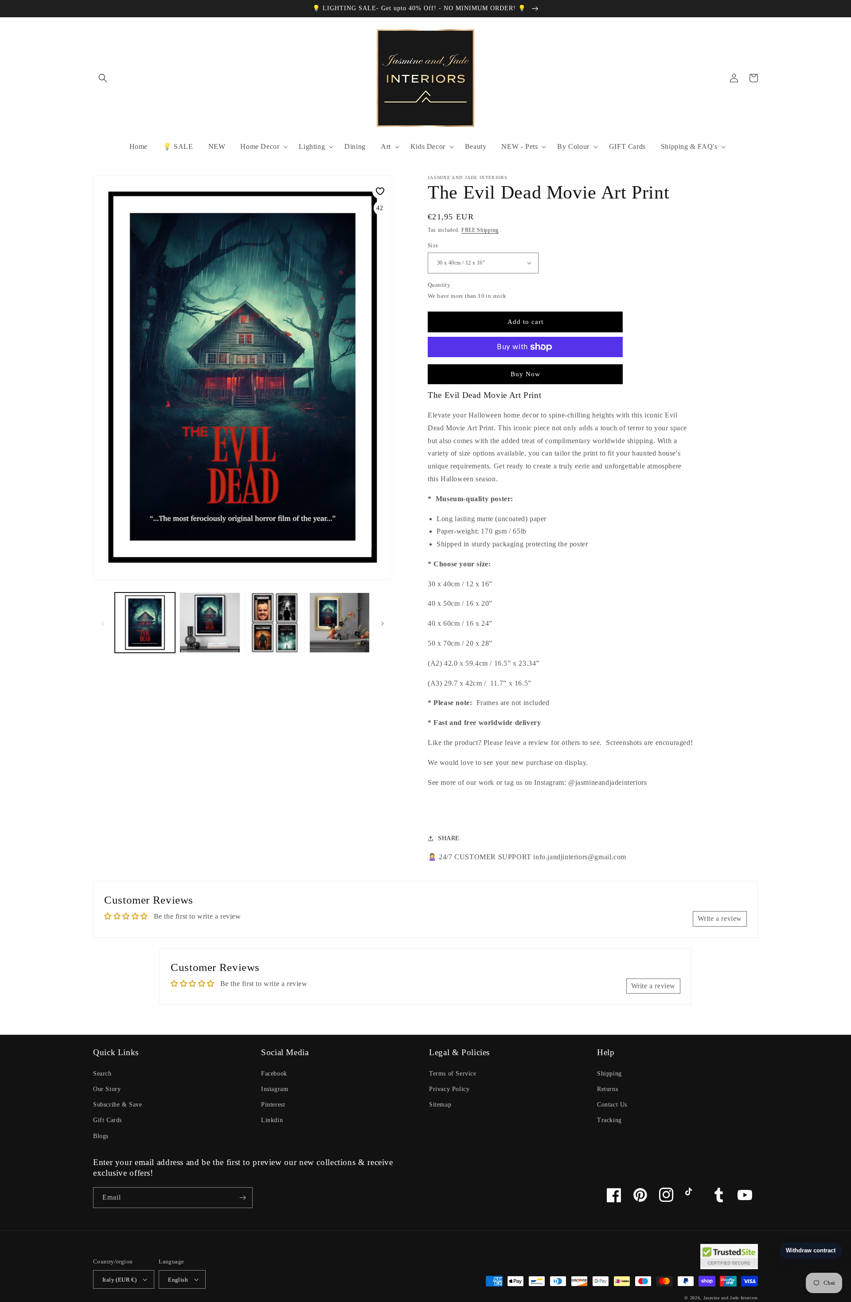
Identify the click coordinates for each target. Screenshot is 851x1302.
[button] (103, 78)
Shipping (609, 1073)
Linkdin (272, 1120)
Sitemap (440, 1104)
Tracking (609, 1120)
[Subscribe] (242, 1197)
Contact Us (612, 1104)
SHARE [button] (449, 838)
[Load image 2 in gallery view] (210, 623)
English (178, 1279)
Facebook (274, 1073)
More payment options (525, 368)
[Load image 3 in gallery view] (275, 623)
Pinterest (273, 1104)
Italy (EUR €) (119, 1279)
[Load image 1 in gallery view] (145, 623)
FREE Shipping (480, 230)
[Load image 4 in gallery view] (339, 623)
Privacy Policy (449, 1089)
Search (102, 1073)
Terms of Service (452, 1073)
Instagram (274, 1089)
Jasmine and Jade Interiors (730, 1297)
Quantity (439, 284)
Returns (607, 1089)
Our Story (107, 1089)
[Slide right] (382, 622)
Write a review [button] (720, 918)
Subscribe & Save (117, 1104)
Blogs (101, 1136)
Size (433, 245)
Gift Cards (107, 1120)
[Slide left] (103, 622)
